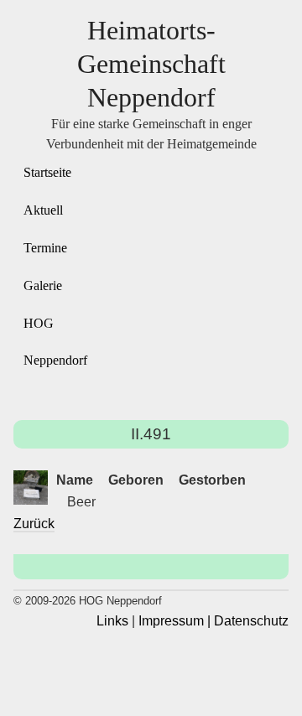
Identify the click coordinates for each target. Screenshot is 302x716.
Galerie (42, 285)
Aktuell (43, 210)
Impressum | (174, 621)
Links (112, 621)
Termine (45, 248)
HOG (38, 323)
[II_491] (30, 487)
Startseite (47, 172)
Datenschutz (251, 621)
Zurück (34, 523)
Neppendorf (55, 360)
